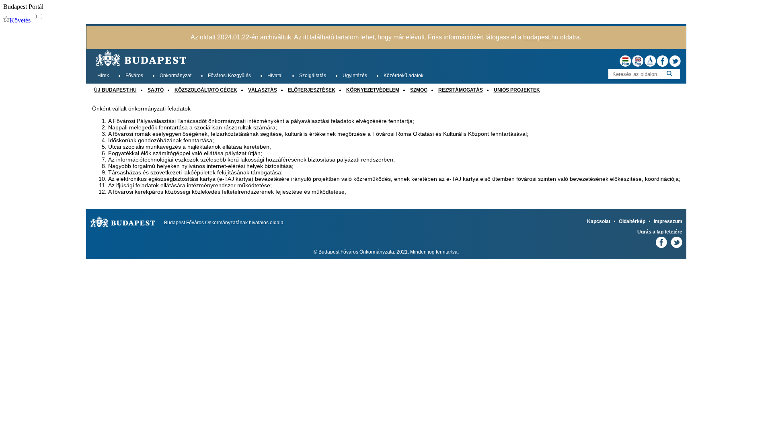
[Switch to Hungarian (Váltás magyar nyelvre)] (626, 65)
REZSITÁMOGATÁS (460, 90)
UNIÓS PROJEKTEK (517, 90)
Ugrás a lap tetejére (659, 232)
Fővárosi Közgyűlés (229, 75)
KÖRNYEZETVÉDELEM (372, 90)
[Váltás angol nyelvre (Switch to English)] (638, 65)
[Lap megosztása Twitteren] (675, 65)
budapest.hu (540, 37)
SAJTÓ (156, 90)
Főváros (134, 75)
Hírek (103, 75)
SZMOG (418, 90)
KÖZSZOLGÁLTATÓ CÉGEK (206, 90)
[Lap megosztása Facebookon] (663, 65)
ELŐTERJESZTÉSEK (311, 90)
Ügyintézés (355, 75)
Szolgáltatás (312, 75)
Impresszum (668, 221)
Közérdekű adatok (403, 75)
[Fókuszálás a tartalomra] (38, 16)
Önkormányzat (175, 75)
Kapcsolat (598, 221)
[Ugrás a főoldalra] (141, 67)
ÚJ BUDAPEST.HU (115, 90)
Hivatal (275, 75)
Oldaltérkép (632, 221)
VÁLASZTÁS (262, 90)
